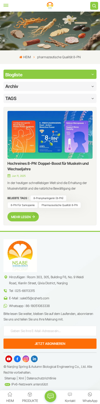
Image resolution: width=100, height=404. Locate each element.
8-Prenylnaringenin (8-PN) (48, 198)
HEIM (27, 57)
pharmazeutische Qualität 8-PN (60, 205)
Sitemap (10, 378)
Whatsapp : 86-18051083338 (29, 306)
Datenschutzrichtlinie (41, 378)
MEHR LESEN (21, 217)
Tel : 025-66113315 (22, 291)
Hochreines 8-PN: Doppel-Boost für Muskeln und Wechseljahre (48, 166)
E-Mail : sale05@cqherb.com (29, 298)
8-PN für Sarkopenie (23, 205)
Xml (21, 378)
